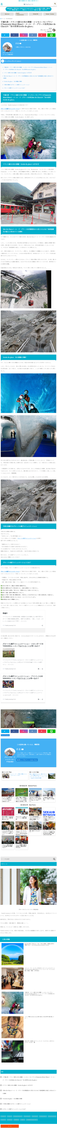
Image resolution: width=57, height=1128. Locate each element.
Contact (3, 1116)
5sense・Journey (50, 14)
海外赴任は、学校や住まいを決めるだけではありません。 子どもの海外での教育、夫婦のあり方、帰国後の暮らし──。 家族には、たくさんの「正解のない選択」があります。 (28, 9)
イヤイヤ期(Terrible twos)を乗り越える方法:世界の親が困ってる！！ (39, 1017)
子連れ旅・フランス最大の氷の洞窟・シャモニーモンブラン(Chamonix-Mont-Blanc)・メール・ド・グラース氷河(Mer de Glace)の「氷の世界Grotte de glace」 (28, 68)
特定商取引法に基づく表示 (31, 1119)
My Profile (35, 1116)
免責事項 (16, 1119)
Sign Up (3, 1119)
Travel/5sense (5, 735)
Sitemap (9, 1119)
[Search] (54, 859)
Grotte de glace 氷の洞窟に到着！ (13, 81)
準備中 (23, 1119)
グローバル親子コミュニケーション (26, 538)
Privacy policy (42, 1116)
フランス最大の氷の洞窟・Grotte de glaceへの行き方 (17, 72)
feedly (29, 722)
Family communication (20, 14)
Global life (35, 14)
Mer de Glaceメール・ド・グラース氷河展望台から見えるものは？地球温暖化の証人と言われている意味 (28, 77)
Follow (28, 717)
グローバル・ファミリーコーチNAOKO (8, 53)
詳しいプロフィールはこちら (24, 47)
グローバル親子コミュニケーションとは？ (14, 88)
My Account (27, 1116)
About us (7, 14)
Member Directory (17, 1116)
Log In (9, 1116)
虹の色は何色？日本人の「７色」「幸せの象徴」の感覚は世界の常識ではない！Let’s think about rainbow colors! (39, 944)
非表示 (18, 61)
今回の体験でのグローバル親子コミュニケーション (16, 84)
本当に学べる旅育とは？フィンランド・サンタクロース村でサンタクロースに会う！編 (39, 1041)
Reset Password (52, 1116)
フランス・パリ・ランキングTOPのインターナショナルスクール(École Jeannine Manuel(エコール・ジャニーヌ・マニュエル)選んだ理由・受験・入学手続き (40, 969)
